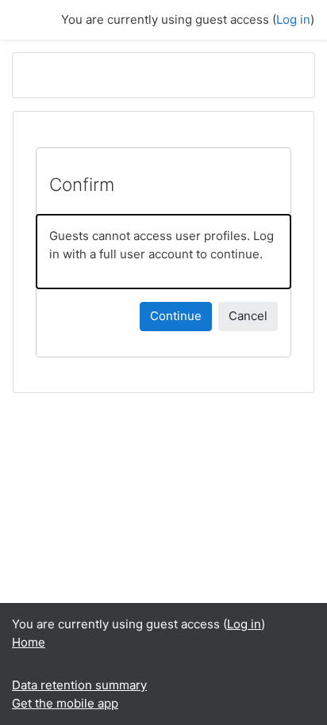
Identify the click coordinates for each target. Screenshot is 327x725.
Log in (293, 19)
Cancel (248, 315)
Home (28, 642)
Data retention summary (79, 685)
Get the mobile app (65, 703)
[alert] (163, 251)
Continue (176, 315)
